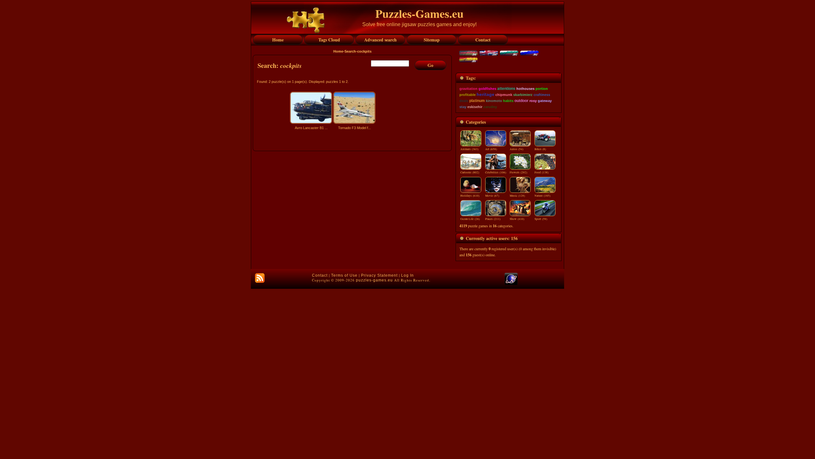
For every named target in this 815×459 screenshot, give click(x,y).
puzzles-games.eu (374, 280)
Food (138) (542, 172)
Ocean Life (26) (470, 219)
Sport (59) (541, 219)
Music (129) (517, 196)
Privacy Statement (379, 275)
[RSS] (260, 278)
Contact (320, 275)
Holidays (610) (469, 196)
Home (338, 51)
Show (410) (517, 219)
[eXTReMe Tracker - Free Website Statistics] (511, 283)
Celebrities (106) (495, 172)
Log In (407, 275)
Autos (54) (516, 149)
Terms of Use (344, 275)
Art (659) (491, 149)
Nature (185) (542, 196)
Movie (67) (492, 196)
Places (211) (492, 219)
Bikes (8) (540, 149)
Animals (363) (469, 149)
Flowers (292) (518, 172)
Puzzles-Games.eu (419, 13)
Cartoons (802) (469, 172)
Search (350, 51)
